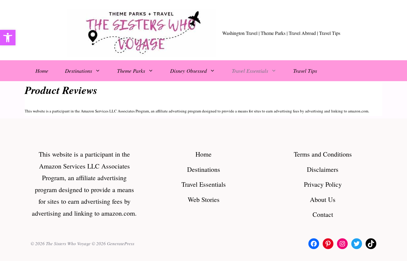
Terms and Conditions (323, 154)
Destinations (78, 70)
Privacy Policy (323, 184)
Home (41, 70)
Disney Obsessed (188, 70)
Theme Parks (131, 70)
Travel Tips (305, 70)
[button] (7, 37)
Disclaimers (322, 169)
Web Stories (204, 199)
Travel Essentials (250, 70)
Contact (323, 214)
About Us (322, 199)
